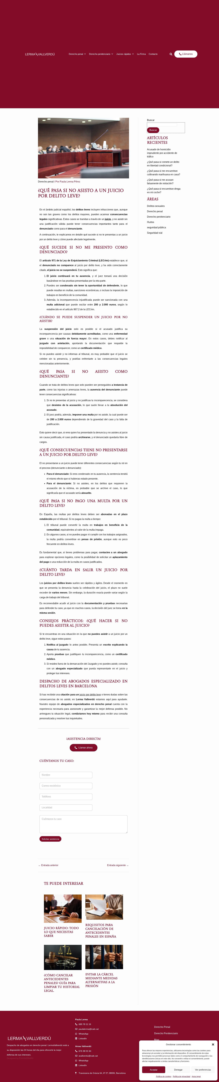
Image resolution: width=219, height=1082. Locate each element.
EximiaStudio (26, 1058)
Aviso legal (196, 1076)
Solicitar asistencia (50, 839)
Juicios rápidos (123, 54)
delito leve (44, 638)
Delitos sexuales (156, 206)
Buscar (150, 120)
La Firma (141, 54)
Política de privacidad (181, 1076)
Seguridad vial (154, 233)
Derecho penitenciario (99, 54)
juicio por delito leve (90, 694)
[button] (213, 1044)
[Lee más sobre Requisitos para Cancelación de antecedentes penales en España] (104, 907)
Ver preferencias (203, 1069)
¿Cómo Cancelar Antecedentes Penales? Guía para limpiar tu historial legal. (62, 983)
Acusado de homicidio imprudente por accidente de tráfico (162, 153)
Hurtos (150, 222)
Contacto (153, 54)
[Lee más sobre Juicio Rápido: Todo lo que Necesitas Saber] (63, 908)
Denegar (178, 1069)
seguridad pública (156, 227)
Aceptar (153, 1069)
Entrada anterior (48, 865)
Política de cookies (163, 1076)
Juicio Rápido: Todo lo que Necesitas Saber (61, 932)
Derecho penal (76, 54)
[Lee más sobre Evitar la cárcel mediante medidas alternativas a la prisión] (104, 957)
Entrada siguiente (118, 865)
